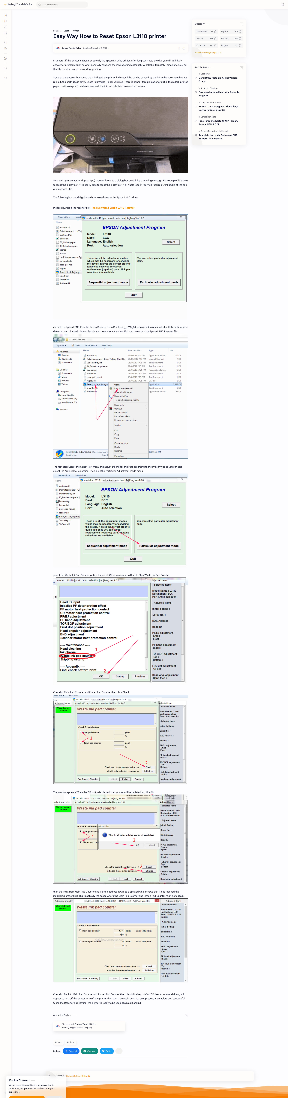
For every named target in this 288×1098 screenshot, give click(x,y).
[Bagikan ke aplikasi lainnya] (119, 1051)
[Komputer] (206, 88)
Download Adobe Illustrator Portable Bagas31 (219, 94)
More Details (55, 1086)
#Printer (70, 1042)
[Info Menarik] (223, 131)
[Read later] (179, 48)
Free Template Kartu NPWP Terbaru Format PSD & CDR (218, 122)
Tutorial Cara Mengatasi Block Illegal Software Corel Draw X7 (219, 108)
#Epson (58, 1042)
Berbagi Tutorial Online (20, 4)
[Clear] (85, 4)
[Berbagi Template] (208, 117)
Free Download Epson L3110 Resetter (113, 207)
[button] (71, 1051)
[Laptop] (214, 88)
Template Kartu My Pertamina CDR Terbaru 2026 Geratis (218, 137)
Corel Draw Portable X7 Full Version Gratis (218, 79)
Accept (27, 1086)
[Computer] (206, 102)
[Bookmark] (282, 4)
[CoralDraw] (205, 73)
